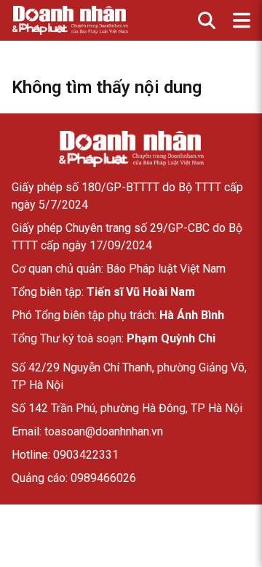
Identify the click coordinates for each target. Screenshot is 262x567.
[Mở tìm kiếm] (206, 20)
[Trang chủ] (131, 149)
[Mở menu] (241, 20)
